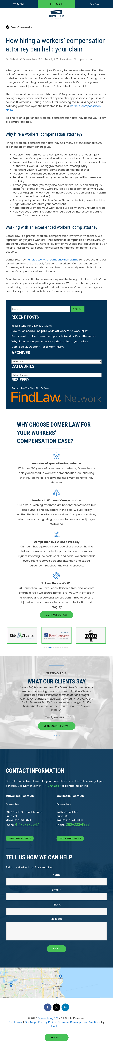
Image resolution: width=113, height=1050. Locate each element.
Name (56, 875)
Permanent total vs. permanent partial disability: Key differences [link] (53, 336)
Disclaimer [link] (15, 1022)
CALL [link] (94, 3)
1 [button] (44, 647)
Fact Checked (20, 27)
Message (57, 919)
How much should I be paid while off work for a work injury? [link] (50, 331)
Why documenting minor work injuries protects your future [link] (49, 341)
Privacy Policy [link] (47, 1022)
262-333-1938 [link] (78, 824)
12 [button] (64, 647)
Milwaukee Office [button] (20, 838)
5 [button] (51, 647)
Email (56, 889)
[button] (19, 3)
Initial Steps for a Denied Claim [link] (31, 325)
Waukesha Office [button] (70, 838)
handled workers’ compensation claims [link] (52, 259)
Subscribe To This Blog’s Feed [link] (30, 388)
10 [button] (60, 647)
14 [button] (67, 647)
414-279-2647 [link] (51, 786)
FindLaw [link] (56, 1026)
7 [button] (55, 647)
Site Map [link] (30, 1022)
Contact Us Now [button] (56, 614)
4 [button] (50, 647)
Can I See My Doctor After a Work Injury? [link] (37, 347)
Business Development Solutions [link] (79, 1022)
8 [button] (57, 647)
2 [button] (46, 647)
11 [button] (62, 647)
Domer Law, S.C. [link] (33, 59)
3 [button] (48, 647)
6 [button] (53, 647)
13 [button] (66, 647)
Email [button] (58, 4)
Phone (57, 904)
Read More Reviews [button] (57, 726)
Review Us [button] (56, 1037)
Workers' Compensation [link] (77, 59)
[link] (56, 19)
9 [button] (58, 647)
